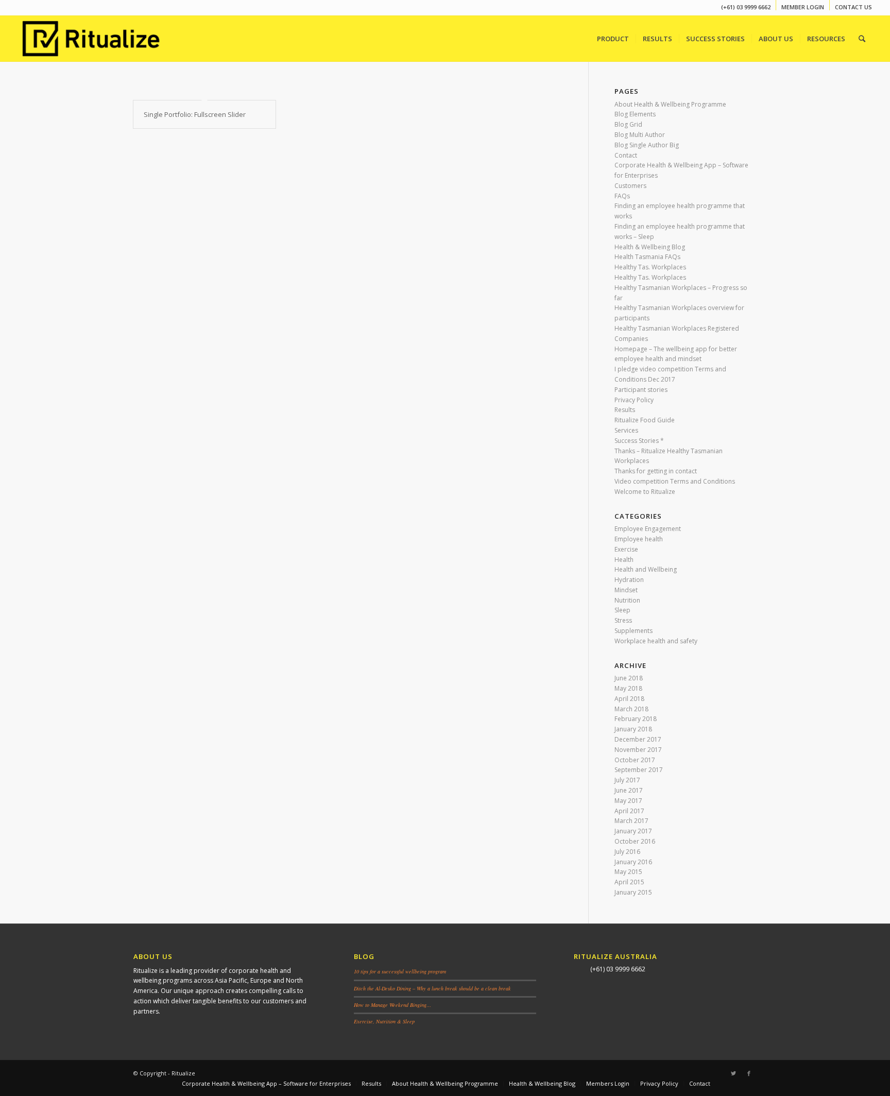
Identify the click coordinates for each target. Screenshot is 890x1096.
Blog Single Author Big (646, 145)
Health (624, 559)
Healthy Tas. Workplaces (650, 267)
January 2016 (633, 862)
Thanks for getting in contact (655, 471)
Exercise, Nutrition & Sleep (384, 1021)
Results (624, 409)
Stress (623, 620)
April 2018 (629, 698)
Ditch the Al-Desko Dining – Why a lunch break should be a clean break (432, 988)
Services (626, 430)
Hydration (629, 579)
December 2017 (637, 739)
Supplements (633, 630)
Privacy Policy (634, 400)
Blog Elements (635, 114)
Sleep (622, 610)
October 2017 (634, 760)
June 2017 (628, 790)
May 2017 (628, 800)
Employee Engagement (647, 528)
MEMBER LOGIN (802, 7)
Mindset (626, 590)
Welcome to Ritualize (644, 491)
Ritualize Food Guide (644, 420)
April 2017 (629, 811)
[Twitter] (733, 1073)
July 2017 (627, 780)
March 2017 (631, 820)
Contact (625, 155)
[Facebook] (749, 1073)
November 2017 (638, 749)
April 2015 (629, 882)
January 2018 (633, 729)
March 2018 (631, 709)
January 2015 (633, 892)
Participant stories (641, 389)
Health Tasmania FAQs (647, 256)
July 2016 (627, 851)
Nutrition (627, 600)
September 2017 (638, 769)
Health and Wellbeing (645, 569)
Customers (630, 185)
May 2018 (628, 688)
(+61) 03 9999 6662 (746, 7)
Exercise (626, 549)
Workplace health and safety (655, 641)
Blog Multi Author (639, 134)
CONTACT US (853, 7)
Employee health (638, 539)
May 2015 (628, 871)
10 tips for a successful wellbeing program (400, 971)
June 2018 (628, 678)
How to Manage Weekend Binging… (392, 1004)
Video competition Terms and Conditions (674, 481)
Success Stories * (639, 440)
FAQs (622, 196)
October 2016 (634, 841)
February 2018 (635, 718)
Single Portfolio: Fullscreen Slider (195, 114)
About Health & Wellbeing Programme (670, 104)
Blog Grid (628, 124)
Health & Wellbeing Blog (649, 247)
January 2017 (633, 831)
